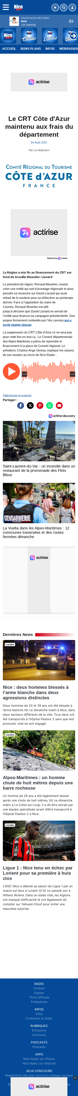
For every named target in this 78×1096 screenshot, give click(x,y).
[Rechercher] (63, 7)
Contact (39, 988)
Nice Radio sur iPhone (39, 1059)
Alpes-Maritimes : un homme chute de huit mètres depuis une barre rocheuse (38, 783)
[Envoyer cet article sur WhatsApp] (48, 407)
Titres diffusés (39, 997)
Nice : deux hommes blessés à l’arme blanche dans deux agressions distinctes (36, 692)
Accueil (9, 48)
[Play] (5, 33)
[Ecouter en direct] (55, 7)
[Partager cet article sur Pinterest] (39, 407)
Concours (39, 1035)
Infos (50, 48)
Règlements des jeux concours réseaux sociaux (39, 1075)
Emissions (39, 1030)
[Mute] (71, 21)
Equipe (39, 993)
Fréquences (39, 1002)
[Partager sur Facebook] (19, 407)
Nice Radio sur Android (39, 1063)
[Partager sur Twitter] (29, 407)
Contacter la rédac (39, 1018)
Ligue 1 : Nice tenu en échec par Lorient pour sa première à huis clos (38, 873)
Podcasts (39, 1047)
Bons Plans (31, 48)
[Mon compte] (72, 7)
